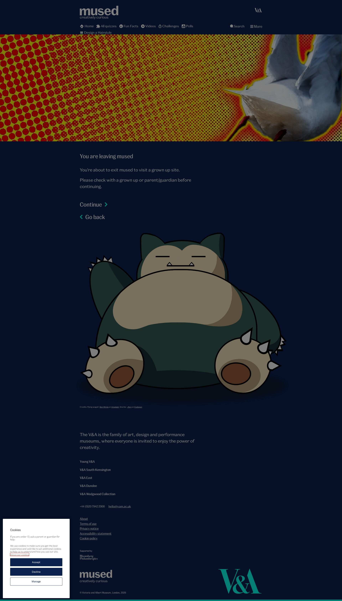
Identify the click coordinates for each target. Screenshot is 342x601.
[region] (36, 558)
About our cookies (19, 554)
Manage (36, 581)
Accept (36, 562)
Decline (36, 571)
